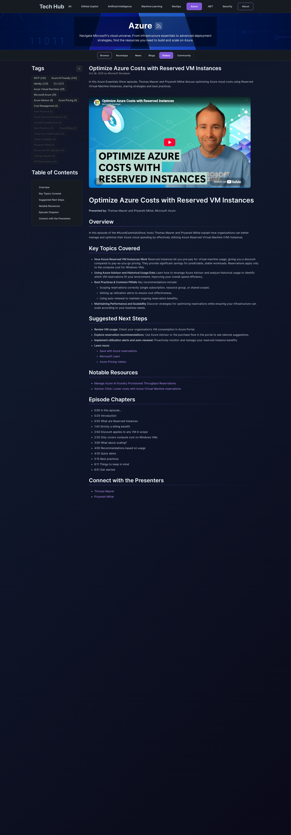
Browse (104, 55)
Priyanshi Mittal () (44, 144)
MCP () (40, 78)
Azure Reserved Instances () (50, 117)
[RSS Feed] (158, 26)
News (138, 55)
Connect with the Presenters (55, 218)
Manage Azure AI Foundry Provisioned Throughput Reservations (135, 383)
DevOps (176, 6)
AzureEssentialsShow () (48, 122)
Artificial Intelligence (120, 6)
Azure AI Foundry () (64, 78)
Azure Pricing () (67, 100)
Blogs (152, 55)
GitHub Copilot (89, 6)
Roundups (122, 55)
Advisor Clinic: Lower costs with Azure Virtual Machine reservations (137, 388)
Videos (166, 55)
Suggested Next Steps (51, 199)
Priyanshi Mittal (104, 496)
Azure (194, 6)
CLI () (59, 83)
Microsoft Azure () (45, 94)
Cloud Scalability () (45, 139)
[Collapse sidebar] (79, 69)
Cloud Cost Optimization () (49, 133)
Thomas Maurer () (44, 155)
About (245, 6)
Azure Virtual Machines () (49, 89)
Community (184, 55)
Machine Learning (151, 6)
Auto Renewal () (43, 111)
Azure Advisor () (43, 100)
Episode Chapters (49, 212)
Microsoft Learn (110, 356)
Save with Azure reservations (118, 351)
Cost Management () (46, 105)
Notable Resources (49, 206)
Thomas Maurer (104, 491)
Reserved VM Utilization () (49, 150)
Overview (44, 187)
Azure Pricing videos (113, 361)
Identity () (41, 83)
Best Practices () (44, 128)
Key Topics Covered (50, 193)
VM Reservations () (45, 161)
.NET (210, 6)
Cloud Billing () (67, 128)
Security (227, 6)
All (69, 6)
